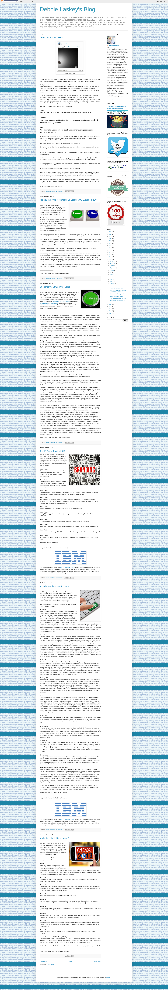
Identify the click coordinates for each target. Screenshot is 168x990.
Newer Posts (43, 961)
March (112, 281)
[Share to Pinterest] (73, 191)
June (111, 274)
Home (70, 961)
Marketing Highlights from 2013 (54, 838)
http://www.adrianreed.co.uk (48, 305)
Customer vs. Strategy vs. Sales (55, 287)
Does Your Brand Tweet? (51, 37)
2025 (110, 234)
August (112, 270)
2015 (110, 257)
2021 (110, 243)
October (112, 265)
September (113, 268)
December (113, 261)
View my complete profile (113, 99)
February (112, 283)
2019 (110, 247)
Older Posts (97, 961)
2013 (110, 304)
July (111, 272)
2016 (110, 254)
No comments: (59, 191)
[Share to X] (70, 191)
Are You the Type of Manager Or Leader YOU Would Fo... (118, 291)
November (113, 263)
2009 (110, 313)
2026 (110, 232)
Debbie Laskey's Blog (67, 9)
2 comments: (59, 278)
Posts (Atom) (50, 964)
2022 (110, 241)
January (112, 286)
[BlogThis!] (68, 191)
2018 (110, 250)
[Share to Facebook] (72, 191)
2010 (110, 311)
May (111, 277)
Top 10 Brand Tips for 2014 (52, 451)
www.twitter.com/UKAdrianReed (61, 301)
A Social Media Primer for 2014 (54, 586)
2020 (110, 245)
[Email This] (66, 191)
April (111, 279)
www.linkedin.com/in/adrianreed (49, 303)
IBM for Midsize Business (67, 567)
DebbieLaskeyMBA (114, 45)
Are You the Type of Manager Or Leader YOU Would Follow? (68, 200)
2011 (110, 308)
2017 (110, 252)
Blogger (108, 977)
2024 (110, 236)
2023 (110, 238)
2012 (110, 306)
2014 (110, 259)
